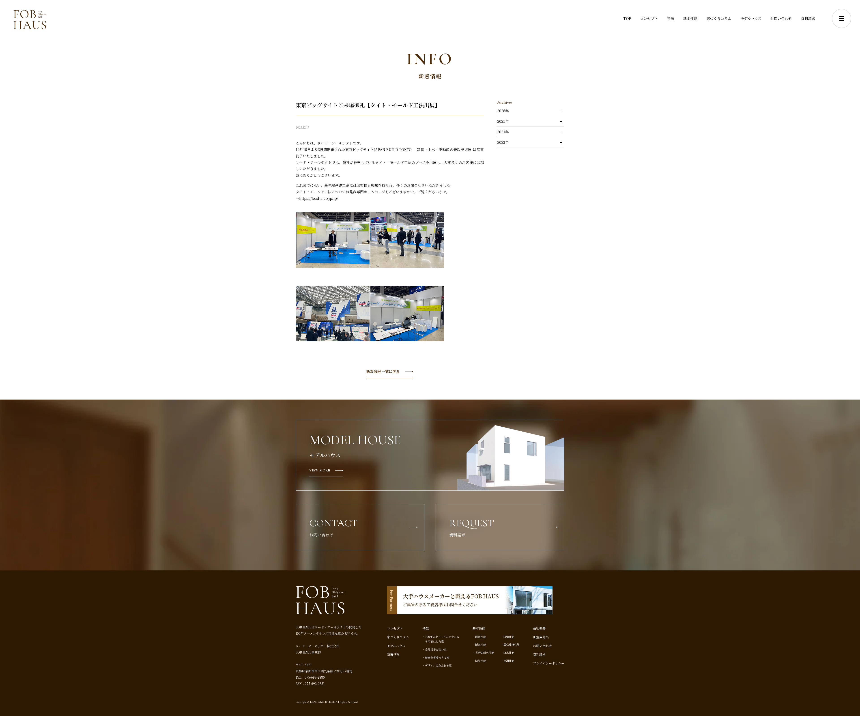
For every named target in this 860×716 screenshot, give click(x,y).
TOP (627, 18)
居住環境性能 (511, 644)
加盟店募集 (541, 637)
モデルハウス (750, 18)
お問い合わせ (781, 18)
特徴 (670, 18)
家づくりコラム (718, 18)
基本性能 (690, 18)
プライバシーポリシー (548, 663)
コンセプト (649, 18)
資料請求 (808, 18)
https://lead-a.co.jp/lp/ (318, 198)
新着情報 (393, 654)
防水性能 (508, 652)
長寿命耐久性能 (484, 652)
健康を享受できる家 (437, 657)
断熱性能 (480, 644)
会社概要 (539, 628)
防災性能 (480, 660)
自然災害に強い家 (436, 649)
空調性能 (508, 660)
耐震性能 (480, 637)
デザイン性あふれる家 (438, 665)
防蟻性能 (508, 637)
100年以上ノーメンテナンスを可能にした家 (442, 639)
